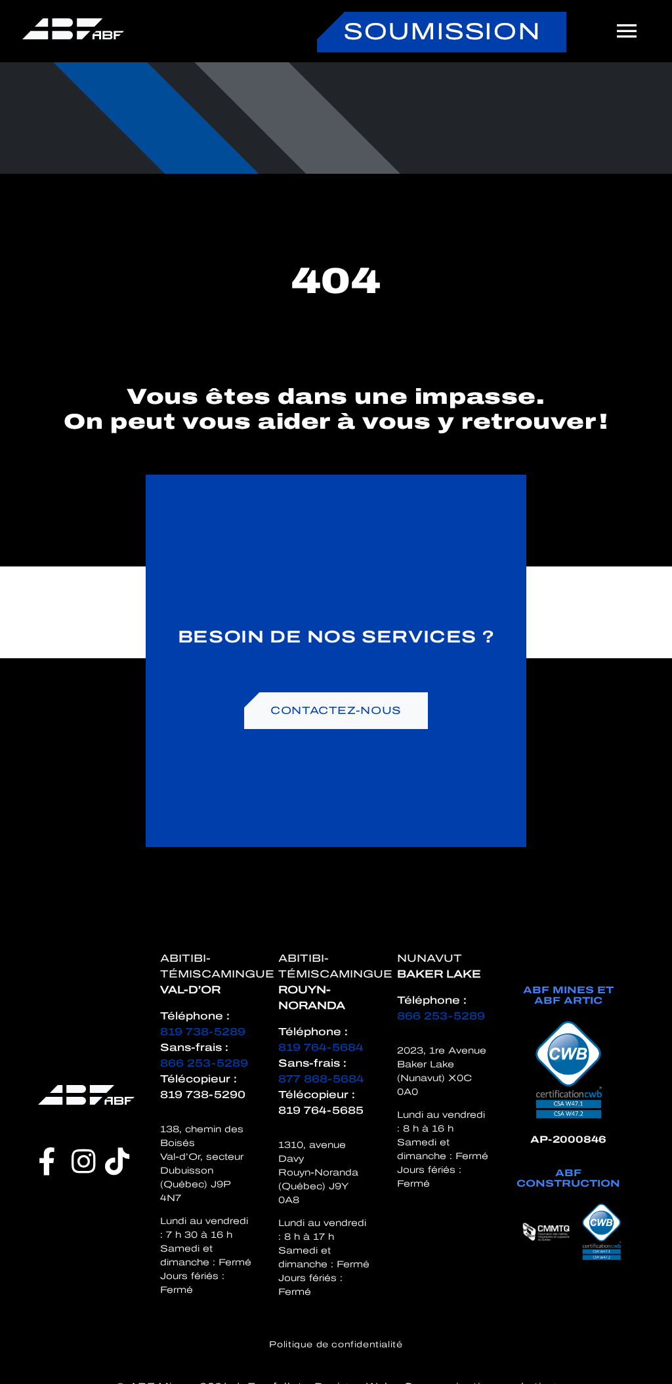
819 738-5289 (202, 1031)
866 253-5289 (204, 1063)
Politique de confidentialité (335, 1344)
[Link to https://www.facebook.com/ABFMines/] (47, 1161)
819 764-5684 (320, 1047)
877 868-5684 (321, 1078)
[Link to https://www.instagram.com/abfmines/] (84, 1161)
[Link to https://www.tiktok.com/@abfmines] (117, 1161)
